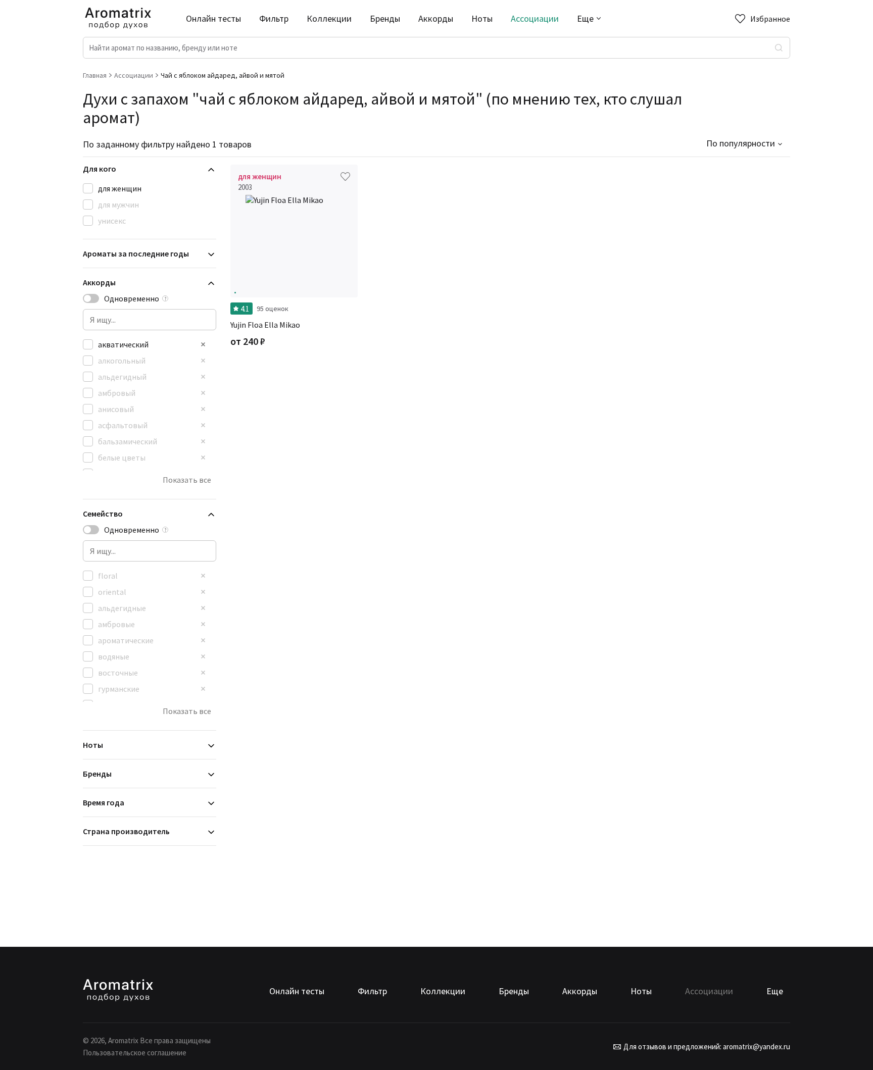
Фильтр (273, 18)
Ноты (482, 18)
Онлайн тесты (213, 18)
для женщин (119, 188)
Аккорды (435, 18)
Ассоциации (535, 18)
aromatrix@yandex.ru (755, 1046)
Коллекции (329, 18)
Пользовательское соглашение (134, 1052)
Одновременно (131, 298)
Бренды (385, 18)
